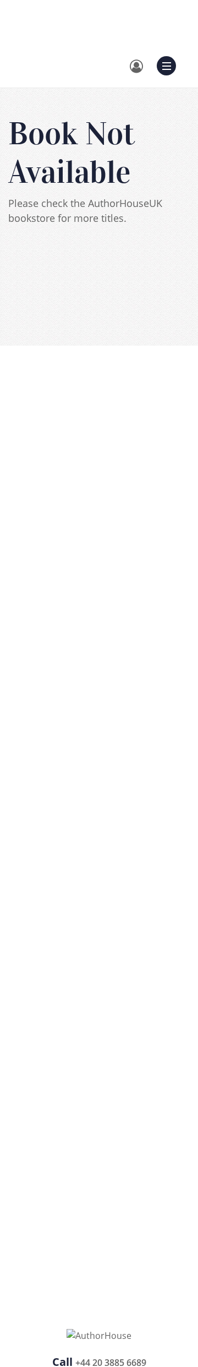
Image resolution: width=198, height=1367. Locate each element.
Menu (170, 64)
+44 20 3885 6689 (107, 17)
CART (120, 31)
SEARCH (71, 31)
